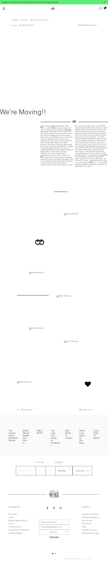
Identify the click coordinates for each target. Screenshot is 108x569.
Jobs (84, 527)
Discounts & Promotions (19, 530)
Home (14, 20)
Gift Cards (86, 524)
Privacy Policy (15, 527)
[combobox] (53, 532)
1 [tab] (52, 553)
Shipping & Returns (90, 517)
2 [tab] (55, 553)
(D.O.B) (40, 462)
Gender (59, 462)
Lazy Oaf (85, 559)
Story (24, 20)
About (11, 517)
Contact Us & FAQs (90, 514)
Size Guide (87, 521)
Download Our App (90, 533)
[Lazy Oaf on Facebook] (47, 508)
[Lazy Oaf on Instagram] (61, 508)
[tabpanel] (54, 526)
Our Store (13, 514)
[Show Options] (66, 532)
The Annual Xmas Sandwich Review (13, 436)
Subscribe (54, 537)
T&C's (11, 524)
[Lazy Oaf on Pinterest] (54, 508)
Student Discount (89, 530)
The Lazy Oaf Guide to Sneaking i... (55, 438)
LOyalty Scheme (16, 533)
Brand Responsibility (18, 521)
